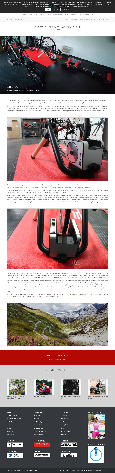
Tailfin (62, 428)
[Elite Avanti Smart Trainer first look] (71, 387)
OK (48, 9)
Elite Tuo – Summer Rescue (14, 19)
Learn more (56, 9)
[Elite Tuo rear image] (57, 239)
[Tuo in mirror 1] (57, 149)
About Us (36, 418)
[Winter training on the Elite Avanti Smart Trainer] (17, 387)
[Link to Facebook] (104, 470)
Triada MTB (10, 422)
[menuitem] (25, 15)
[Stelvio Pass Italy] (57, 324)
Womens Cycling (38, 428)
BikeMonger (10, 431)
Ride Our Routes (38, 425)
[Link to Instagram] (107, 470)
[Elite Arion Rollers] (44, 387)
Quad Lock (64, 422)
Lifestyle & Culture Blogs (41, 431)
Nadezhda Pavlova (12, 415)
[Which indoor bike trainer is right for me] (98, 387)
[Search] (92, 15)
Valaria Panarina (11, 425)
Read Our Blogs (38, 422)
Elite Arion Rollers (39, 396)
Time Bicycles (64, 418)
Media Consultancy (39, 434)
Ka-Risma (9, 428)
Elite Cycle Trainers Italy (68, 425)
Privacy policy (65, 9)
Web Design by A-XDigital (31, 470)
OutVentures (10, 434)
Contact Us (37, 415)
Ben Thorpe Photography (14, 418)
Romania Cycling (65, 431)
